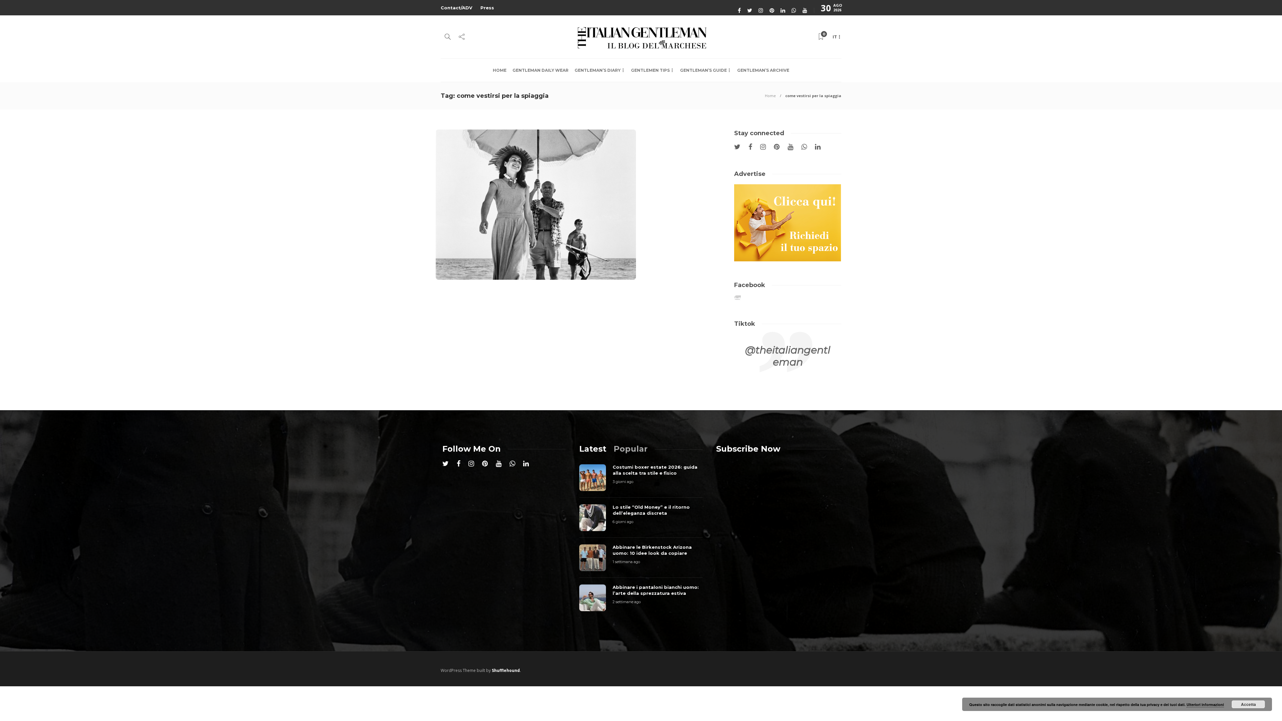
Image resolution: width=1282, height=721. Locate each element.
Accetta (1248, 704)
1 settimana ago (626, 561)
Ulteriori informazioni (1205, 704)
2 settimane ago (627, 601)
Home (499, 70)
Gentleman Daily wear (540, 70)
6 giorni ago (623, 521)
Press (487, 7)
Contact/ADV (456, 7)
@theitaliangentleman (787, 356)
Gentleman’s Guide (703, 70)
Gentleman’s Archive (763, 70)
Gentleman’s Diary (598, 70)
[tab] (592, 449)
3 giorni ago (623, 481)
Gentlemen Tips (650, 70)
